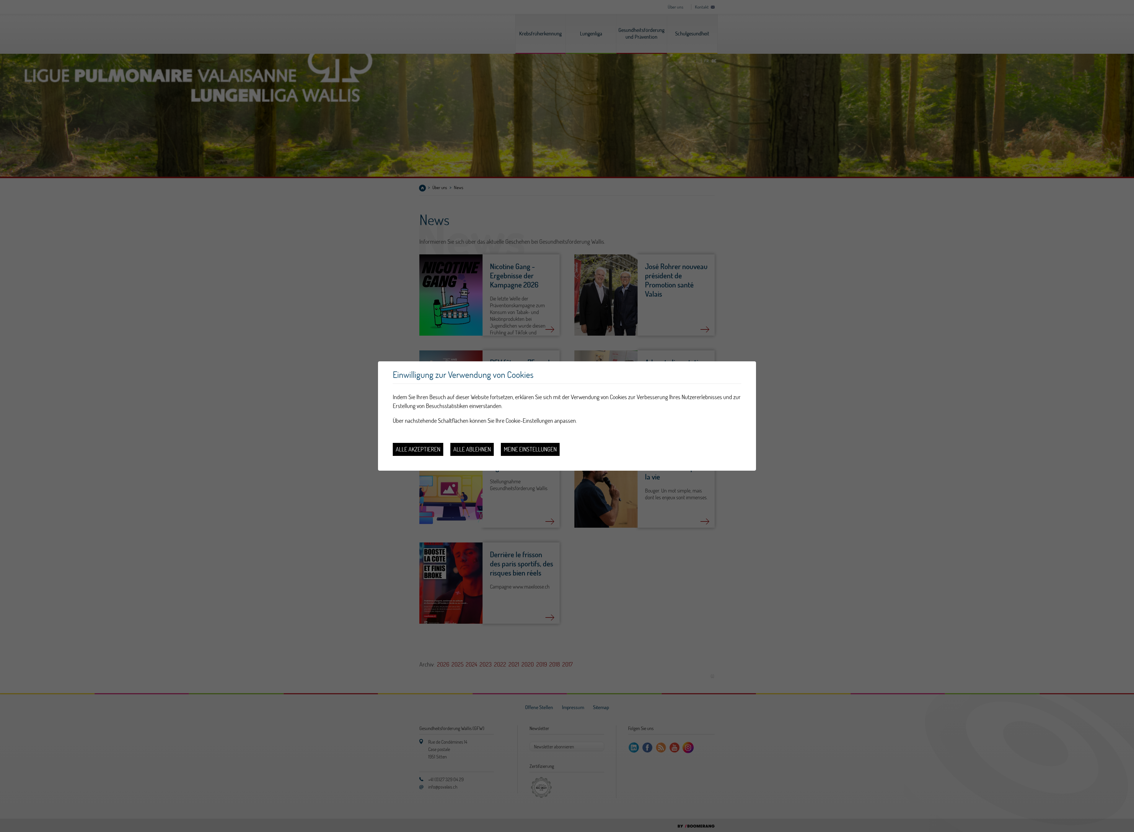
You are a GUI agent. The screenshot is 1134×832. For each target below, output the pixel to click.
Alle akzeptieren (418, 449)
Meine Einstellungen (530, 449)
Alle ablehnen (472, 449)
